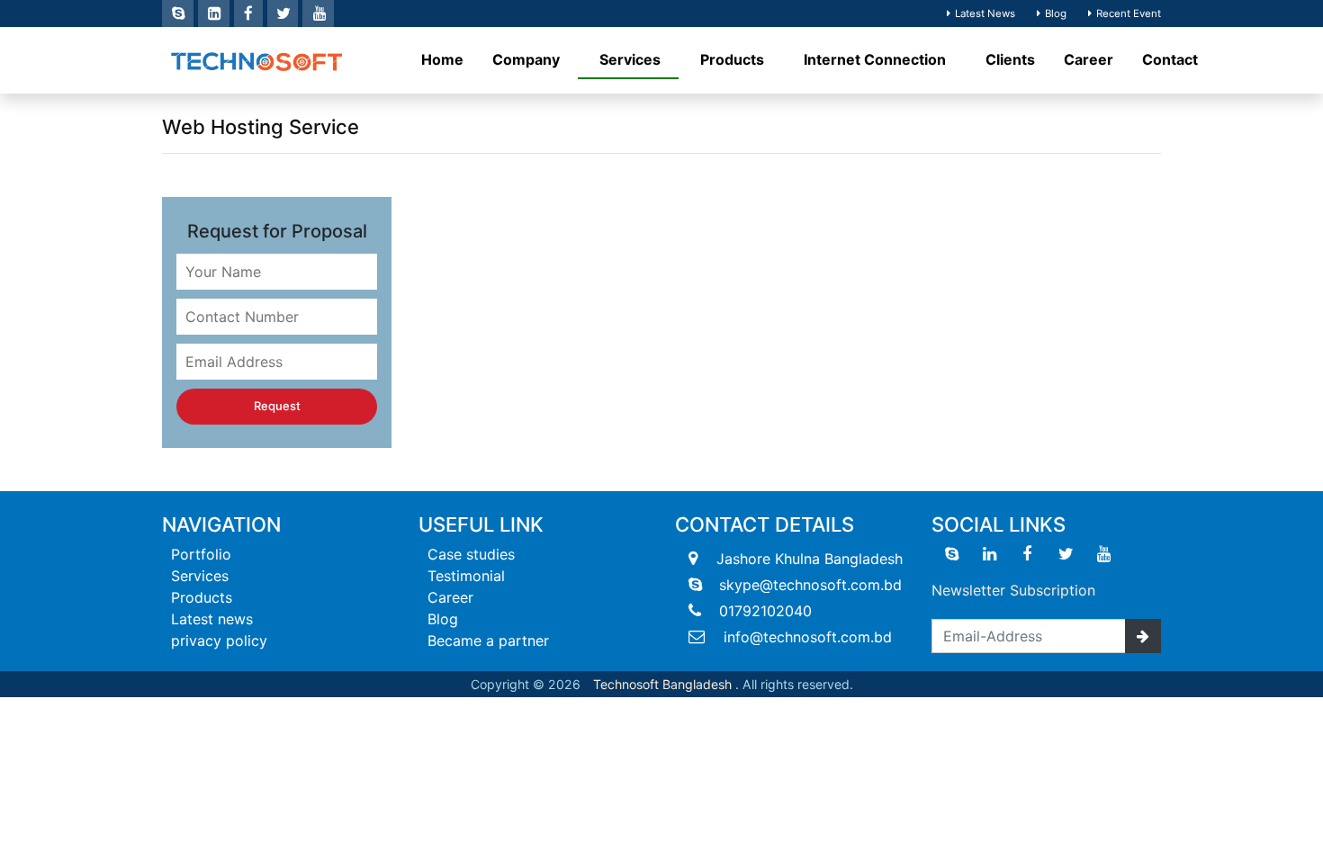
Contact (1170, 59)
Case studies (471, 554)
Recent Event (1128, 13)
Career (1088, 59)
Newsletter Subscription (1013, 590)
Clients (1010, 59)
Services (631, 59)
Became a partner (488, 640)
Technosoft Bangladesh (662, 684)
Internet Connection (877, 59)
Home (442, 59)
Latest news (212, 619)
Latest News (985, 13)
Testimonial (466, 576)
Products (734, 59)
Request (277, 406)
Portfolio (201, 554)
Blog (1055, 13)
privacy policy (219, 640)
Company (527, 59)
